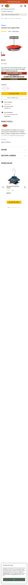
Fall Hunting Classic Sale (14, 1)
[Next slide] (25, 187)
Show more (3, 139)
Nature (6, 18)
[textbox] (5, 88)
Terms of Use (16, 573)
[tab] (8, 207)
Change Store (7, 116)
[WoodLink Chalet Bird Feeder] (14, 175)
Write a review (15, 31)
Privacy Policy (14, 574)
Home (2, 18)
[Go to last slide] (3, 187)
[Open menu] (2, 5)
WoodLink (3, 25)
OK (14, 579)
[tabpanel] (14, 186)
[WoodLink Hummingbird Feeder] (3, 54)
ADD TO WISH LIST (12, 98)
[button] (26, 2)
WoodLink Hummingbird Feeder (10, 28)
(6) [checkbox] (12, 190)
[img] (25, 6)
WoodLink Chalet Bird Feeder (13, 187)
